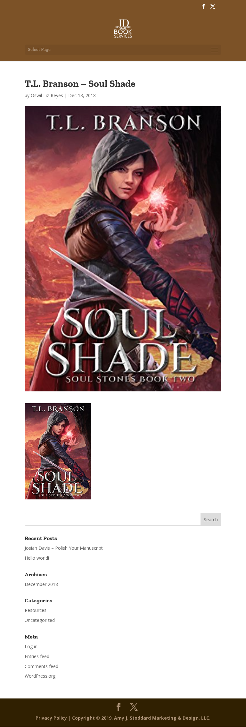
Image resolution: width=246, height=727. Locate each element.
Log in (31, 646)
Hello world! (37, 558)
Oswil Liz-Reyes (47, 95)
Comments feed (41, 666)
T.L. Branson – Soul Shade (80, 83)
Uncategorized (40, 620)
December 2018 (41, 584)
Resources (35, 610)
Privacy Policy (51, 718)
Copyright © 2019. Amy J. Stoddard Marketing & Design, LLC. (141, 718)
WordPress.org (40, 676)
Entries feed (37, 656)
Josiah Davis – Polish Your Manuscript (64, 548)
